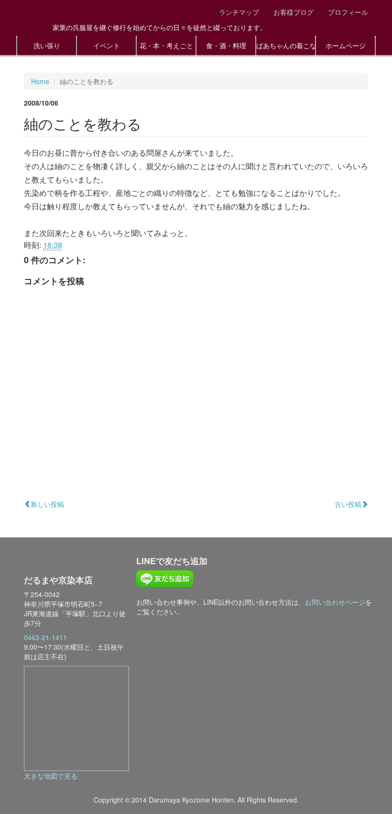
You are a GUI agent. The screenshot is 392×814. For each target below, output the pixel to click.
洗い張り (46, 45)
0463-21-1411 (45, 637)
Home (40, 81)
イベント (106, 45)
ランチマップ (239, 12)
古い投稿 (348, 504)
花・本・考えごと (166, 45)
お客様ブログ (293, 12)
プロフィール (348, 12)
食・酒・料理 (226, 45)
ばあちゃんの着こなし (285, 45)
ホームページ (346, 45)
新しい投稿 (47, 504)
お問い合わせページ (335, 602)
